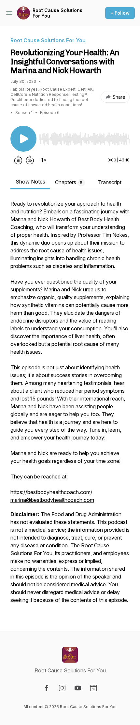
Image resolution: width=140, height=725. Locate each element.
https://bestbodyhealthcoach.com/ (51, 492)
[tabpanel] (70, 405)
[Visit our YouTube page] (78, 688)
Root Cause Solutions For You (57, 13)
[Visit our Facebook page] (46, 688)
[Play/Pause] (23, 139)
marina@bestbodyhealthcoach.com (52, 500)
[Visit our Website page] (93, 688)
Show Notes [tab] (30, 181)
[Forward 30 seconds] (30, 160)
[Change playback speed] (43, 160)
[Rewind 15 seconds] (18, 160)
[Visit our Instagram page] (62, 688)
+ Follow (120, 13)
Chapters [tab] (68, 182)
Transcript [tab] (109, 182)
